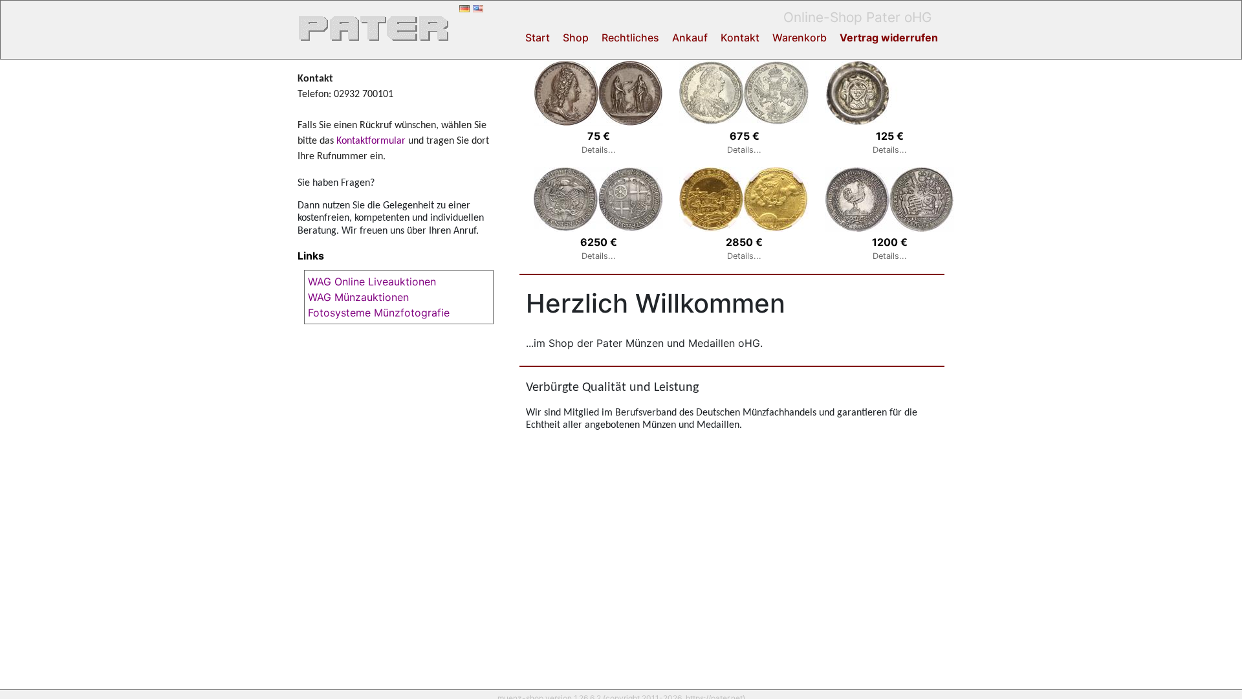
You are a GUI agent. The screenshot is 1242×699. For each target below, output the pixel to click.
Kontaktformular (371, 141)
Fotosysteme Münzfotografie (379, 312)
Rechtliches (630, 37)
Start (537, 37)
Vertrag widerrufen (889, 37)
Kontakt (740, 37)
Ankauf (690, 37)
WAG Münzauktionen (358, 297)
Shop (576, 37)
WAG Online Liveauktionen (372, 281)
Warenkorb (799, 37)
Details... (599, 150)
